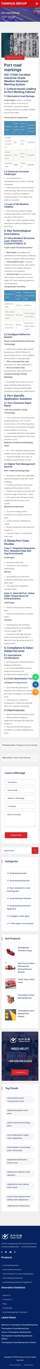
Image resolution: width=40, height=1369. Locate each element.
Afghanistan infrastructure (19, 1206)
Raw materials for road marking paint (18, 1274)
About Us (6, 1295)
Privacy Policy (28, 1365)
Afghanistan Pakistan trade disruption (18, 1173)
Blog (5, 1304)
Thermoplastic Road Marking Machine (26, 996)
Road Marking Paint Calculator (15, 1312)
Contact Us (7, 1299)
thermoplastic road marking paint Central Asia (18, 1149)
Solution (11, 17)
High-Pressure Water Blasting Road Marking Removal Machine (26, 967)
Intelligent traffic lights (20, 916)
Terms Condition (15, 1365)
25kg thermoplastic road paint (17, 1112)
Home (3, 17)
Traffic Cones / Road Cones (26, 980)
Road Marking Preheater (20, 898)
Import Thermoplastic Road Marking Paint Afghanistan (18, 1198)
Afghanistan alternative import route (17, 1161)
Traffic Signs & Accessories (21, 923)
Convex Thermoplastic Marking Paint (16, 1332)
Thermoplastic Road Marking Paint (15, 1328)
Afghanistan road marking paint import (18, 1185)
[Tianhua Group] (11, 1236)
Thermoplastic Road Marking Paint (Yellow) (26, 1014)
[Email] (35, 684)
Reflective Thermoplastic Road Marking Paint (19, 1325)
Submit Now (16, 835)
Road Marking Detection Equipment (17, 1282)
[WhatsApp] (35, 677)
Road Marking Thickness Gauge (25, 949)
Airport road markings (21, 758)
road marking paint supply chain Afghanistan (18, 1136)
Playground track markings (27, 745)
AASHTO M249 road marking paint (18, 1124)
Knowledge (7, 1308)
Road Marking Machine (20, 880)
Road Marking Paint (18, 873)
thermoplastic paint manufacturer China (15, 1099)
